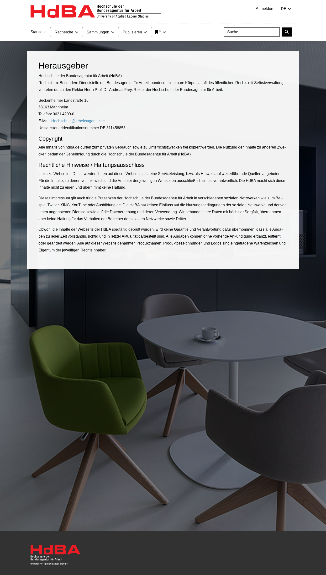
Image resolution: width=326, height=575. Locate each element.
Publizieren (132, 32)
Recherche (64, 32)
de (283, 9)
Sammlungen (98, 32)
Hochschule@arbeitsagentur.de (78, 121)
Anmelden (264, 8)
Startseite (39, 32)
